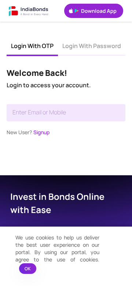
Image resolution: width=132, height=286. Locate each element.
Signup (41, 132)
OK (28, 268)
